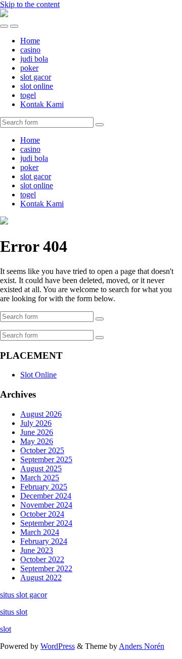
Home (30, 40)
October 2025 (42, 450)
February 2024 (43, 541)
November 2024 (46, 505)
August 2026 (41, 414)
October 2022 (42, 559)
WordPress (57, 646)
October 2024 (42, 514)
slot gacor (35, 77)
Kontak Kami (42, 104)
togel (28, 95)
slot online (36, 86)
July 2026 (36, 423)
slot (5, 629)
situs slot (13, 612)
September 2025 (46, 459)
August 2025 (41, 468)
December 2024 (45, 495)
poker (29, 68)
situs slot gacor (23, 594)
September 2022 (46, 568)
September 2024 (46, 523)
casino (30, 49)
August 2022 (41, 577)
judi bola (34, 58)
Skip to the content (30, 4)
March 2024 (39, 532)
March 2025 (39, 477)
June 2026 (36, 432)
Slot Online (38, 374)
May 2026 (36, 441)
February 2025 (43, 486)
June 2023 (36, 550)
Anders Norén (141, 646)
